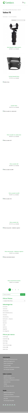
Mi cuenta (6, 398)
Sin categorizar (6, 331)
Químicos (5, 327)
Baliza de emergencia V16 (9, 361)
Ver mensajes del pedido (9, 369)
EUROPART (5, 338)
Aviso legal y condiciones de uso (10, 359)
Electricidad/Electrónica (8, 312)
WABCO (4, 349)
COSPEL (4, 336)
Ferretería (5, 314)
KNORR (4, 341)
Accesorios (5, 306)
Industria (4, 321)
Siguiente (18, 289)
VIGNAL (4, 347)
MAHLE (4, 343)
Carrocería (5, 308)
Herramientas (6, 316)
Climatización (5, 310)
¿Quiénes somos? (7, 376)
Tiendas (5, 384)
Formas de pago (7, 365)
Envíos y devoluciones (8, 363)
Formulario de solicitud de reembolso (11, 367)
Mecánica (5, 322)
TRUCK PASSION (6, 345)
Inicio (4, 9)
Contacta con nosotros (8, 394)
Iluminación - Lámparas (8, 318)
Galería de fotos (7, 382)
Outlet (4, 325)
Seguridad (5, 329)
